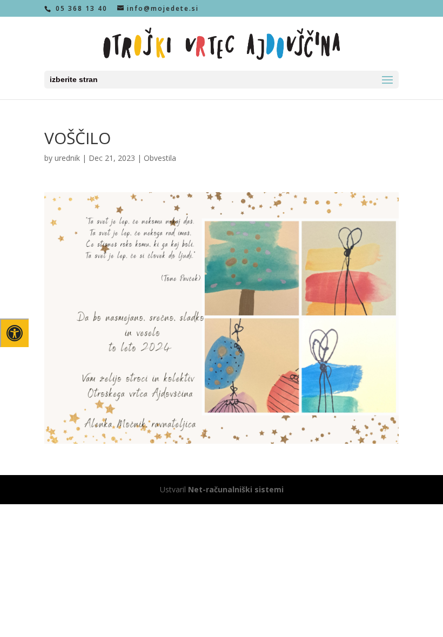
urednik (67, 158)
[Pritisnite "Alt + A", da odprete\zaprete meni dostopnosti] (14, 332)
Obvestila (160, 158)
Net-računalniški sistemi (236, 489)
